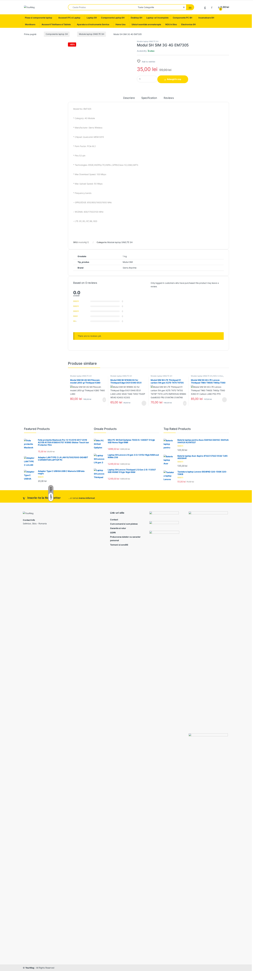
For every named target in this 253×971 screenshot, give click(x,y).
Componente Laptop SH (112, 17)
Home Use (120, 24)
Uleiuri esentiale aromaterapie (146, 24)
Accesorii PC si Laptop (69, 17)
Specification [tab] (149, 98)
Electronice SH (188, 24)
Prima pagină (30, 34)
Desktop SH (136, 17)
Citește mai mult (143, 403)
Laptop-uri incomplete (157, 17)
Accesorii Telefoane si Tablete (56, 24)
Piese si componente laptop (38, 17)
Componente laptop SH (57, 34)
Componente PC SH (182, 17)
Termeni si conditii (119, 544)
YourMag (29, 967)
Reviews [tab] (169, 98)
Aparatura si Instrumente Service (93, 24)
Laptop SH (92, 17)
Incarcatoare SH (206, 17)
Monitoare (30, 24)
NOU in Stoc (171, 24)
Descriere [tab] (129, 98)
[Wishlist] (205, 7)
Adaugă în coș (174, 79)
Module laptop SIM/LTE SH (91, 34)
